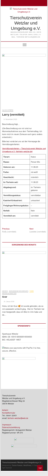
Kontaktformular (8, 412)
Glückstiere (7, 110)
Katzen (5, 291)
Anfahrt (5, 410)
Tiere (31, 291)
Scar (4, 297)
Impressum (6, 424)
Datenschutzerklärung (11, 427)
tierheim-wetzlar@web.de (18, 418)
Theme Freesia (17, 465)
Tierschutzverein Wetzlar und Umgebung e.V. (26, 23)
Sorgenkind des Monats (18, 291)
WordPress (27, 465)
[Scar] (24, 269)
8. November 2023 (10, 119)
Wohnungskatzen (9, 293)
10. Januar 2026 (8, 301)
